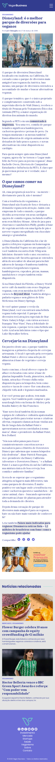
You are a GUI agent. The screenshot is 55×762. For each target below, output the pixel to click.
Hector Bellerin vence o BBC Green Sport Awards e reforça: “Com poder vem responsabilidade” (25, 687)
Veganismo (7, 14)
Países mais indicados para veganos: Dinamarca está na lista (26, 524)
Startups (27, 738)
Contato (27, 750)
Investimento (27, 732)
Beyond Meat (22, 294)
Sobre (27, 747)
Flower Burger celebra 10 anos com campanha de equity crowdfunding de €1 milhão (24, 630)
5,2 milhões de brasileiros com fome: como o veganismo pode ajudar (26, 530)
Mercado (7, 623)
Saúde (27, 741)
